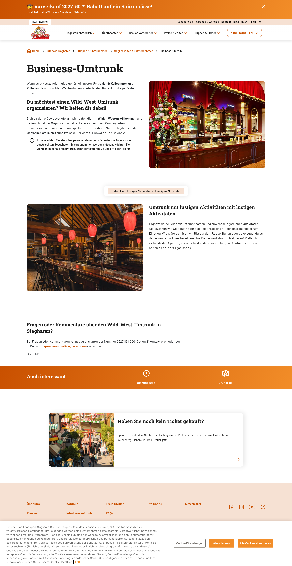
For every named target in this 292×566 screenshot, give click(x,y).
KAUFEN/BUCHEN (242, 33)
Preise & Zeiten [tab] (173, 33)
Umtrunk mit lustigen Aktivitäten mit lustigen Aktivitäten (146, 191)
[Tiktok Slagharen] (263, 507)
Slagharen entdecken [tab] (79, 33)
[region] (146, 543)
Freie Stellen (115, 504)
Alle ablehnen (221, 543)
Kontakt (226, 21)
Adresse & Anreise (207, 21)
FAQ (253, 21)
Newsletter (193, 504)
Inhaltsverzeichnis (79, 513)
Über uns (33, 504)
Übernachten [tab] (110, 33)
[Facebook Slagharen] (231, 507)
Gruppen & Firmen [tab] (205, 33)
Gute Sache (154, 504)
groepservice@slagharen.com (65, 346)
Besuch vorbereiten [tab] (141, 33)
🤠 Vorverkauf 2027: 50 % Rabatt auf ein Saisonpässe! (89, 6)
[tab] (244, 33)
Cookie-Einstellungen (190, 543)
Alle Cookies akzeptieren (255, 543)
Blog (236, 21)
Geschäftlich (185, 21)
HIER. (77, 561)
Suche (245, 21)
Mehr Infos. (80, 12)
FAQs (109, 513)
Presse (32, 513)
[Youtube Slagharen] (252, 507)
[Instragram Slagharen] (241, 507)
